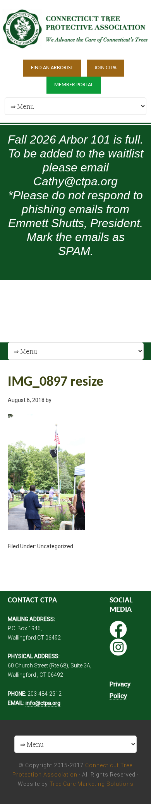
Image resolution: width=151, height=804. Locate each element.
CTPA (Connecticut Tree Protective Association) (75, 29)
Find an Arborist (52, 68)
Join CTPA (105, 68)
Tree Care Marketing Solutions (92, 784)
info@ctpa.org (43, 703)
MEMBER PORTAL (73, 85)
